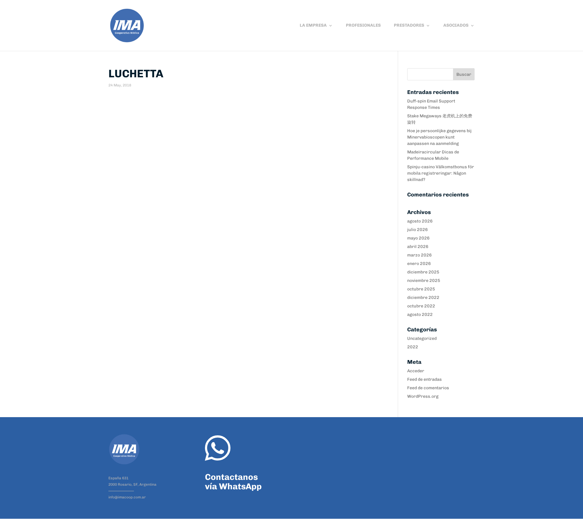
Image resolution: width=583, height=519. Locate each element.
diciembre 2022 (423, 297)
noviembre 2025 (423, 280)
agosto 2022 (420, 314)
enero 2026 (419, 263)
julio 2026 (417, 229)
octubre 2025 (421, 289)
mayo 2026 (418, 238)
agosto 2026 (420, 221)
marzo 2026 (419, 255)
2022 (412, 347)
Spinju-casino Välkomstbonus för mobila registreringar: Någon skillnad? (440, 173)
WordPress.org (422, 396)
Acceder (415, 370)
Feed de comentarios (428, 387)
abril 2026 (417, 246)
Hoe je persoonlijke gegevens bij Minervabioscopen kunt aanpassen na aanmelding (439, 137)
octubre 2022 (421, 306)
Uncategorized (422, 338)
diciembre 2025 (423, 272)
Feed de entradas (424, 379)
